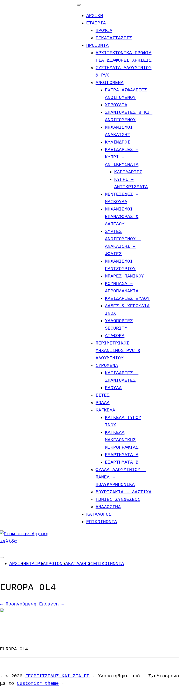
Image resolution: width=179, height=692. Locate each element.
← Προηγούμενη (18, 604)
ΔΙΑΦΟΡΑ (114, 335)
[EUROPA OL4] (17, 637)
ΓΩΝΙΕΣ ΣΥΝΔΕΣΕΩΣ (118, 499)
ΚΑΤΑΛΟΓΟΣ (98, 514)
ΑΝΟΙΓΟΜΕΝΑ (110, 82)
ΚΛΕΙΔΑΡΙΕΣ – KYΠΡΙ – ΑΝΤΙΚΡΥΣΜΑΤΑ (121, 157)
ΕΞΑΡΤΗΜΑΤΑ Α (121, 455)
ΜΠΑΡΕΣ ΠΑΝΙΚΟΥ (124, 276)
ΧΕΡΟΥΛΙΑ (116, 105)
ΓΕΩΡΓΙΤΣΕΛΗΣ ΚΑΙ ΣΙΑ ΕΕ (57, 676)
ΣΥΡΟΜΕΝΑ (107, 365)
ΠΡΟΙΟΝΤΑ (97, 45)
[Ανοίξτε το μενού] (2, 557)
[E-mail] (2, 549)
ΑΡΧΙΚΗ (94, 15)
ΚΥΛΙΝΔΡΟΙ (117, 142)
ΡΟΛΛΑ (103, 402)
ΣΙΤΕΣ (103, 395)
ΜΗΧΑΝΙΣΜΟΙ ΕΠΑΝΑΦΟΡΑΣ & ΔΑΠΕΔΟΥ (121, 217)
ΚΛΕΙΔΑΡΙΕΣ (128, 172)
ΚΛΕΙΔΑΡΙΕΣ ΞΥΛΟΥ (127, 298)
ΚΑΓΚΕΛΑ (105, 410)
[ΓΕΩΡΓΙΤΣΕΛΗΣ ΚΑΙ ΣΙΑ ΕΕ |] (29, 541)
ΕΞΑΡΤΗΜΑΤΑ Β (121, 462)
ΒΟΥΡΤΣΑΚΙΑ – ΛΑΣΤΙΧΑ (123, 492)
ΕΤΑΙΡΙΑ (96, 23)
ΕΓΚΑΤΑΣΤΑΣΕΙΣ (114, 38)
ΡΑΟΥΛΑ (113, 388)
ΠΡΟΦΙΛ (104, 30)
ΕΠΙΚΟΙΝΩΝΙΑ (101, 522)
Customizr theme (38, 683)
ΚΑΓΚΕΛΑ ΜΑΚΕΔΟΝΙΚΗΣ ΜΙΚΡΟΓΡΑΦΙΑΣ (121, 440)
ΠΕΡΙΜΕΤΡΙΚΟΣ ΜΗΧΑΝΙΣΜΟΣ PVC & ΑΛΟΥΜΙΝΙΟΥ (118, 351)
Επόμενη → (51, 604)
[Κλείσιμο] (79, 5)
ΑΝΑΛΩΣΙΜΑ (108, 507)
